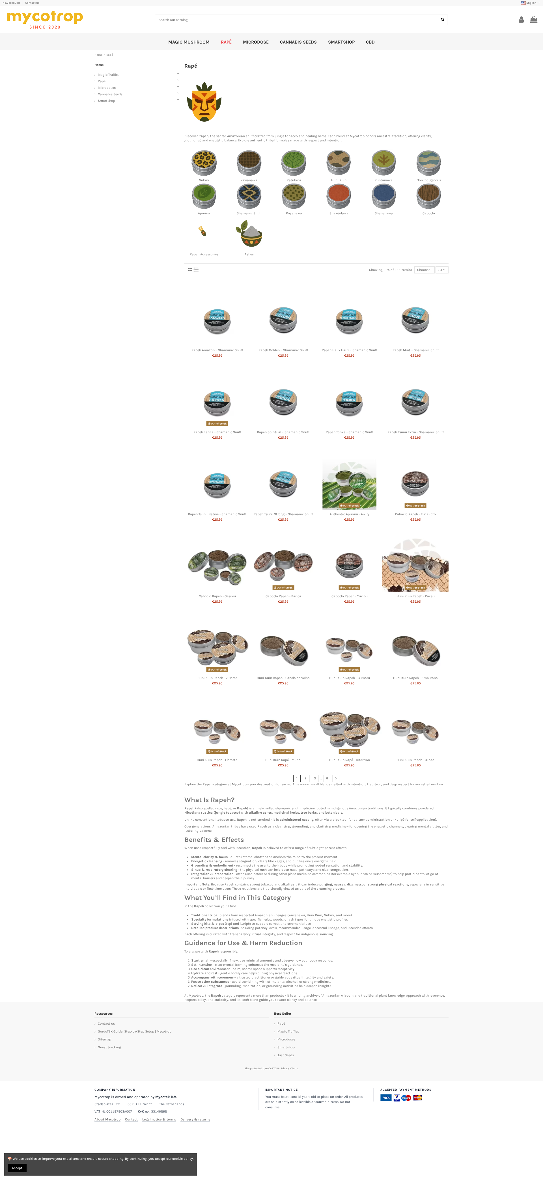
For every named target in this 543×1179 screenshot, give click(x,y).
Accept (17, 1168)
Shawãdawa (338, 213)
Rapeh (203, 136)
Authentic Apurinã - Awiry (349, 514)
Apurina (204, 213)
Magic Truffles (108, 75)
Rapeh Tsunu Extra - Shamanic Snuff (415, 432)
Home (99, 65)
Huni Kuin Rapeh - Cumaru (349, 678)
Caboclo (429, 213)
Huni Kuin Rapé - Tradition (349, 760)
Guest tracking (109, 1047)
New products (12, 3)
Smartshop (106, 101)
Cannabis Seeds (110, 94)
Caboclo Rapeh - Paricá (283, 596)
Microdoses (107, 88)
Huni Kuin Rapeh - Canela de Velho (283, 678)
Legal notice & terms (159, 1119)
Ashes (249, 254)
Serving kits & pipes (207, 924)
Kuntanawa (384, 180)
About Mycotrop (107, 1119)
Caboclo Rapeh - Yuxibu (349, 596)
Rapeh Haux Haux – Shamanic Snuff (349, 350)
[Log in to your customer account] (521, 19)
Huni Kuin (338, 180)
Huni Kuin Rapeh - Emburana (415, 678)
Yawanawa (249, 180)
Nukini (204, 180)
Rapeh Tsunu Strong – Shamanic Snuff (283, 514)
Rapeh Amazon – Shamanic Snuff (217, 350)
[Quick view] (217, 344)
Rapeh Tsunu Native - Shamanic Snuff (217, 514)
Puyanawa (294, 213)
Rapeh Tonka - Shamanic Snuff (349, 432)
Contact (131, 1119)
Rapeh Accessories (204, 254)
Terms (295, 1068)
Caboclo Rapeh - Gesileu (217, 596)
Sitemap (104, 1039)
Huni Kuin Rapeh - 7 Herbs (217, 678)
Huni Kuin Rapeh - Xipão (415, 760)
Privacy (285, 1068)
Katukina (294, 180)
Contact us (32, 3)
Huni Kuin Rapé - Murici (283, 760)
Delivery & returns (195, 1119)
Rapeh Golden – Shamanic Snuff (283, 350)
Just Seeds (285, 1055)
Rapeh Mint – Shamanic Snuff (416, 350)
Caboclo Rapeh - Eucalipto (415, 514)
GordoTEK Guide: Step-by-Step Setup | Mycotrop (134, 1031)
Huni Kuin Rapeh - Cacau (416, 596)
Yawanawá (296, 915)
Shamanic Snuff (249, 213)
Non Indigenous (429, 180)
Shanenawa (384, 213)
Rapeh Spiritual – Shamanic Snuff (283, 432)
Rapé (101, 81)
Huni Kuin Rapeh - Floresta (217, 760)
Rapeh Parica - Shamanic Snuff (217, 432)
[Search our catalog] (442, 19)
